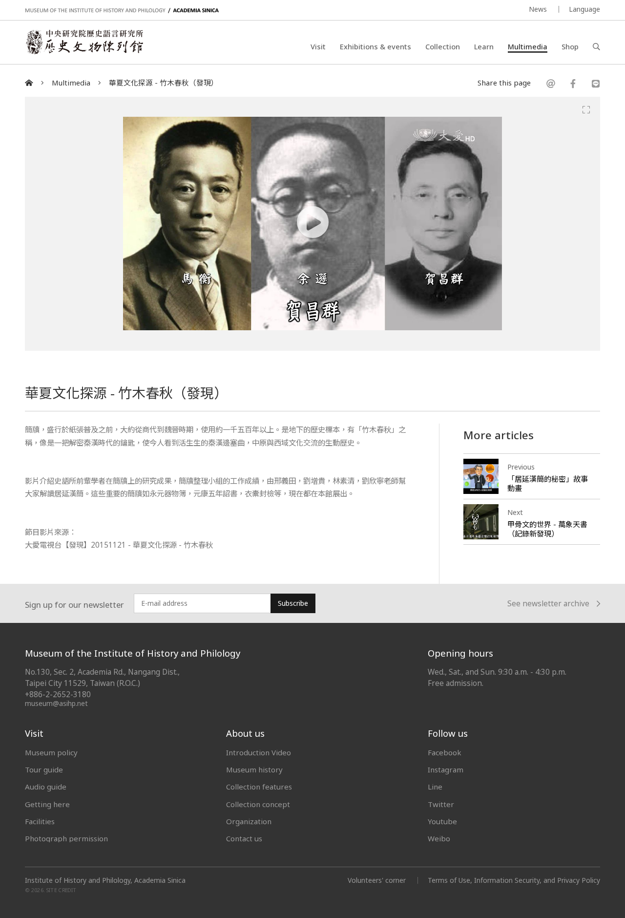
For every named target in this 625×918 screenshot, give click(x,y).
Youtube (442, 821)
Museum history (254, 769)
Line (435, 786)
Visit (318, 46)
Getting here (47, 804)
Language (584, 9)
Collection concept (258, 804)
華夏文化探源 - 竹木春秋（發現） (163, 82)
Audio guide (45, 786)
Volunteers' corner (377, 880)
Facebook (444, 752)
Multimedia (527, 46)
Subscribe (293, 603)
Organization (248, 821)
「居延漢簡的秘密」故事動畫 (547, 483)
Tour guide (44, 769)
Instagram (445, 769)
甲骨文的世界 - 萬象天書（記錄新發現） (547, 528)
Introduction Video (258, 752)
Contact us (244, 838)
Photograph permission (66, 838)
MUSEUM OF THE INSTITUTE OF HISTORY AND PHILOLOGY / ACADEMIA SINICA (122, 10)
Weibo (439, 838)
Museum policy (51, 752)
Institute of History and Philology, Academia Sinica (105, 880)
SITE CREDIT (61, 890)
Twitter (441, 804)
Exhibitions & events (375, 46)
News (538, 9)
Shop (570, 46)
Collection (442, 46)
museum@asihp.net (56, 703)
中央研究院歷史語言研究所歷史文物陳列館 (84, 42)
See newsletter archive (548, 603)
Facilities (40, 821)
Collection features (259, 786)
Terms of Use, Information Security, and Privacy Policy (514, 880)
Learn (484, 46)
